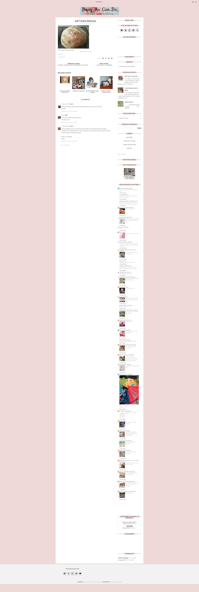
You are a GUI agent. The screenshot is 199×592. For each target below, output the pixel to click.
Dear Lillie (122, 261)
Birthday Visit (129, 492)
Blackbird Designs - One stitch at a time (129, 461)
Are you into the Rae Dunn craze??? (131, 473)
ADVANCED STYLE (125, 272)
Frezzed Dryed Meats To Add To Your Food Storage (132, 484)
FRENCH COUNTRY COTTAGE (128, 310)
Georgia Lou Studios (116, 582)
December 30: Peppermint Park (128, 341)
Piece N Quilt (123, 297)
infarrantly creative (125, 242)
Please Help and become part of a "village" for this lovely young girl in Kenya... (131, 358)
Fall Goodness (123, 306)
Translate (130, 560)
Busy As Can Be (99, 9)
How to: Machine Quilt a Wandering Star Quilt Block (132, 300)
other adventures (129, 144)
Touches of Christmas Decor (127, 262)
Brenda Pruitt (65, 104)
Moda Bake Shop (124, 340)
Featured (129, 137)
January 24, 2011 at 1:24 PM (69, 141)
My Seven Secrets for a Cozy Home (131, 253)
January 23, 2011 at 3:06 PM (69, 111)
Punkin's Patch (123, 227)
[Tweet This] (103, 58)
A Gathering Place (125, 411)
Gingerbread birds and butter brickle (131, 463)
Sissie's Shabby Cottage (127, 471)
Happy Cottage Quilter (126, 207)
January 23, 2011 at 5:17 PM (69, 122)
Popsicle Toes (123, 287)
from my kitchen (129, 141)
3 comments (61, 57)
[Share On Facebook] (106, 58)
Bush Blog (122, 421)
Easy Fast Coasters (131, 76)
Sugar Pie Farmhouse (126, 305)
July (120, 228)
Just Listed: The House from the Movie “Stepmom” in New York (128, 268)
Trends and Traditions (126, 374)
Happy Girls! (129, 102)
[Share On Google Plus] (109, 58)
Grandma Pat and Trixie (125, 273)
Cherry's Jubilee (124, 430)
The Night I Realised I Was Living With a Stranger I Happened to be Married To (128, 245)
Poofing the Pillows (125, 440)
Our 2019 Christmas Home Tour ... (130, 346)
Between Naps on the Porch (128, 201)
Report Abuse (122, 154)
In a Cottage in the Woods (127, 491)
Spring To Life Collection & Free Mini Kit (132, 279)
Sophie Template (98, 582)
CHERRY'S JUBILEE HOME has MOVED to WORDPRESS (131, 433)
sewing (129, 148)
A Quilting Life (123, 194)
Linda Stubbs (65, 126)
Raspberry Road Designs (127, 277)
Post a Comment (65, 145)
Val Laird (122, 232)
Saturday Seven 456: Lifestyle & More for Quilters (128, 196)
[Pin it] (112, 58)
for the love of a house (126, 354)
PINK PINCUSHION (124, 450)
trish (62, 115)
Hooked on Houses (125, 266)
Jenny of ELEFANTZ (125, 217)
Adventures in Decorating (127, 344)
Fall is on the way (130, 209)
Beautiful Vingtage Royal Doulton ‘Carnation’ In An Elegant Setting (128, 203)
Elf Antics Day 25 (130, 288)
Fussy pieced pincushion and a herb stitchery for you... (132, 220)
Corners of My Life (125, 320)
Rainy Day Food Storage (127, 481)
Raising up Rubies (125, 330)
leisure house (129, 321)
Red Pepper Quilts (125, 364)
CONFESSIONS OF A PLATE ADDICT (127, 250)
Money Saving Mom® (126, 188)
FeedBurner (133, 528)
